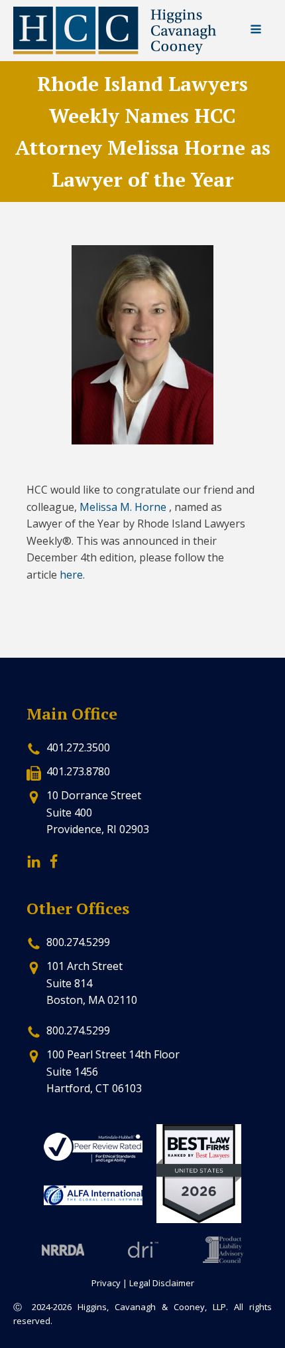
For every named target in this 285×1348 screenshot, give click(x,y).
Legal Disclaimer (161, 1283)
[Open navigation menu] (255, 30)
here (71, 574)
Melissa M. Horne (123, 507)
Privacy (106, 1283)
